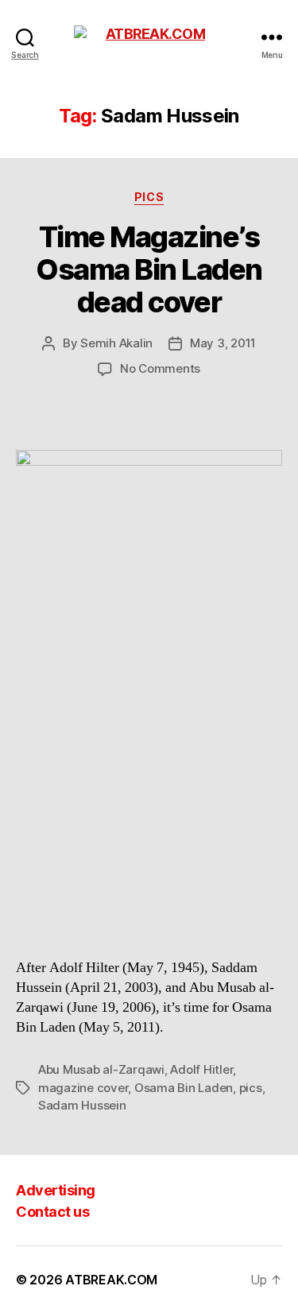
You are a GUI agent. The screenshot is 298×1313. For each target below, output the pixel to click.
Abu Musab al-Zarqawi (101, 1069)
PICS (149, 196)
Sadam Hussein (82, 1105)
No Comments (160, 368)
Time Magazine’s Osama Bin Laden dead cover (149, 269)
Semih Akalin (116, 343)
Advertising (55, 1190)
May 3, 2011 (223, 343)
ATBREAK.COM (111, 1280)
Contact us (52, 1211)
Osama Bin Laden (183, 1087)
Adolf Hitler (201, 1069)
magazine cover (83, 1087)
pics (250, 1087)
